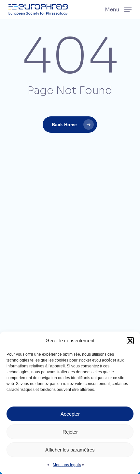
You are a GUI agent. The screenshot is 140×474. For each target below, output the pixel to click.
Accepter (70, 414)
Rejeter (70, 432)
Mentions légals (67, 465)
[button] (130, 340)
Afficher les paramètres (70, 449)
